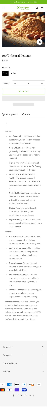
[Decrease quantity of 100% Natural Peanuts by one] (15, 83)
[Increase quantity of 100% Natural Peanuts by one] (42, 83)
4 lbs (13, 73)
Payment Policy (9, 391)
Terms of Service (10, 395)
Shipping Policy (9, 383)
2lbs (5, 73)
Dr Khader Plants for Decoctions (17, 367)
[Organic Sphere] (23, 8)
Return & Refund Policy (13, 387)
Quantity (6, 83)
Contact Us (8, 399)
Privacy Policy (9, 379)
